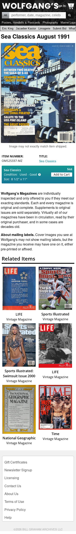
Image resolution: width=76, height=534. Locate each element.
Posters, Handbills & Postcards (21, 22)
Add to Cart (62, 174)
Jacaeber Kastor (26, 28)
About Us (11, 493)
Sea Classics (47, 161)
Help (8, 517)
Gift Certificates (15, 462)
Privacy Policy (15, 509)
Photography (50, 22)
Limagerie (44, 28)
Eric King (7, 28)
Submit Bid (59, 28)
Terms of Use (14, 501)
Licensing (11, 477)
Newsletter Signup (18, 469)
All (5, 15)
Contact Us (12, 485)
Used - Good (28, 174)
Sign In (61, 5)
